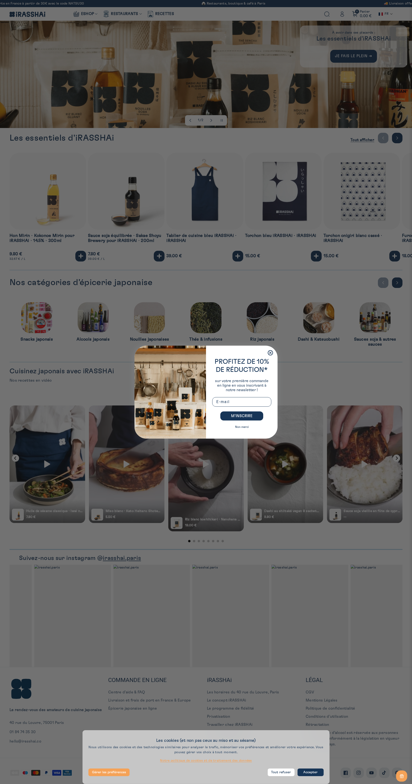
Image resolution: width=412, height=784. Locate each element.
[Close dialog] (270, 352)
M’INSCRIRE (241, 416)
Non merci (242, 426)
